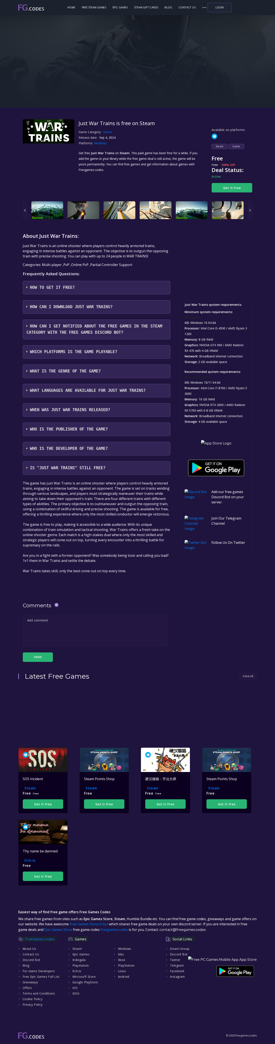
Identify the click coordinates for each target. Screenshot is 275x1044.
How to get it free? (52, 287)
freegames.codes (114, 929)
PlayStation (126, 965)
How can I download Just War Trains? (71, 306)
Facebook (177, 971)
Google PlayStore (85, 982)
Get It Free (232, 188)
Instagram (177, 977)
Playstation (80, 965)
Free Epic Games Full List (41, 977)
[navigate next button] (250, 210)
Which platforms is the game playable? (73, 351)
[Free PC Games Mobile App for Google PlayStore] (216, 467)
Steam (107, 132)
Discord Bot (31, 960)
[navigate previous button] (25, 210)
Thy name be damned (40, 851)
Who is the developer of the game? (69, 448)
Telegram (177, 965)
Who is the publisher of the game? (69, 429)
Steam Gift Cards (146, 7)
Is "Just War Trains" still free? (67, 467)
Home (71, 7)
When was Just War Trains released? (70, 409)
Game (236, 146)
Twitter (175, 960)
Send (38, 657)
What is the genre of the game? (65, 371)
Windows (101, 143)
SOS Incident (33, 778)
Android (123, 977)
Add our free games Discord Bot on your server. (227, 496)
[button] (204, 7)
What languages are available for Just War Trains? (88, 390)
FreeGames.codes (39, 939)
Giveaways (30, 982)
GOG (75, 993)
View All (248, 676)
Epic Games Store (58, 929)
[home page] (39, 8)
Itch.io (30, 860)
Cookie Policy (32, 999)
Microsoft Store (84, 977)
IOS (75, 988)
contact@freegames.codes (182, 930)
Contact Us (187, 7)
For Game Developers (39, 971)
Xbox (121, 960)
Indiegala (79, 960)
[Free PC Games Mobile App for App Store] (216, 443)
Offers (27, 988)
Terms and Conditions (39, 993)
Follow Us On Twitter (228, 542)
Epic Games (120, 7)
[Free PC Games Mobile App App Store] (222, 959)
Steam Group (179, 949)
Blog (168, 7)
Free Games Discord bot (89, 924)
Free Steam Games (94, 7)
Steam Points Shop (99, 778)
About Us (29, 949)
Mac (121, 954)
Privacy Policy (33, 1004)
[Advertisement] (137, 79)
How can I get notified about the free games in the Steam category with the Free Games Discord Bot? (94, 329)
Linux (122, 971)
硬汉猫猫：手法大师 (160, 778)
